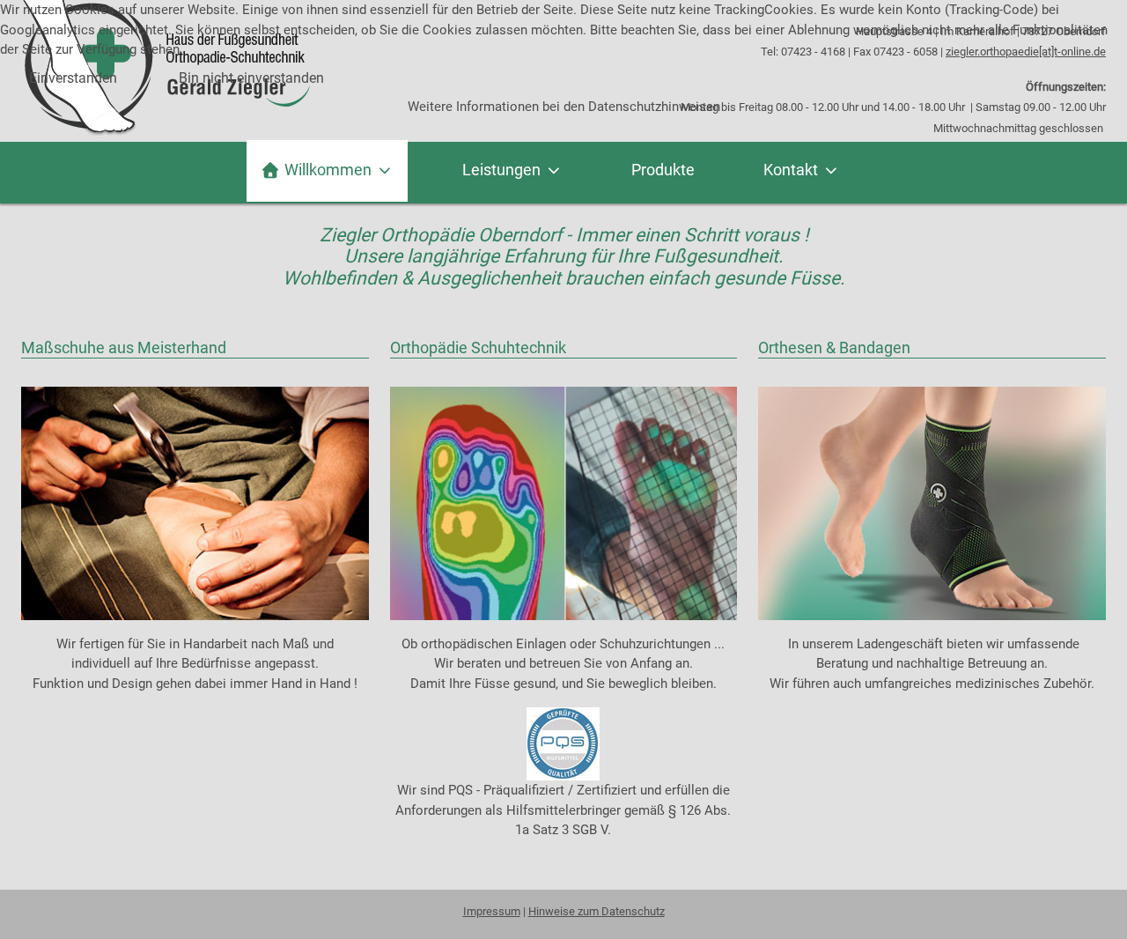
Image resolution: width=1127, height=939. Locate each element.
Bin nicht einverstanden (251, 78)
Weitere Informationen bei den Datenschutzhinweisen (564, 107)
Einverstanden (73, 78)
